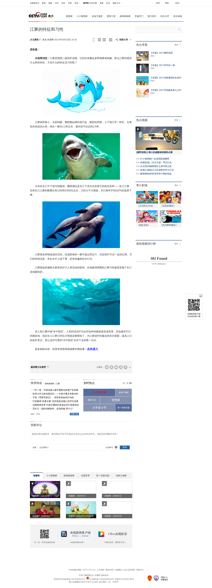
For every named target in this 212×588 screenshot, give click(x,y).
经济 (57, 3)
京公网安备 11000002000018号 (101, 579)
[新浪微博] (107, 367)
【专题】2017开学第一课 (162, 65)
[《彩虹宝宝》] (147, 222)
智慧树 (69, 16)
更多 (176, 45)
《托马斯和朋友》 (169, 225)
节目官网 (93, 3)
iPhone (75, 536)
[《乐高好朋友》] (170, 203)
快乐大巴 (164, 16)
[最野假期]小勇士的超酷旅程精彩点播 (154, 152)
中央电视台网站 (75, 570)
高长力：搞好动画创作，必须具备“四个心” (53, 408)
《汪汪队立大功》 (145, 206)
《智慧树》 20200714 (40, 496)
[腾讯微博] (125, 367)
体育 (63, 3)
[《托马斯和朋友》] (170, 222)
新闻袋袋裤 (125, 16)
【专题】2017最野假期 (161, 53)
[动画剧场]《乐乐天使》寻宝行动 (155, 162)
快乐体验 (177, 16)
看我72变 (111, 16)
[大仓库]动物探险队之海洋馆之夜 (155, 166)
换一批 (126, 383)
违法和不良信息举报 (62, 579)
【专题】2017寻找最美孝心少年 (165, 90)
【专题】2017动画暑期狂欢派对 (165, 77)
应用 (177, 3)
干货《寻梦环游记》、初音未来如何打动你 (53, 397)
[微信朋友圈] (116, 367)
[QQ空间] (111, 367)
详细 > (153, 56)
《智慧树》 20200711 (40, 516)
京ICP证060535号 (78, 579)
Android (85, 536)
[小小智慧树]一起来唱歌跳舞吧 (154, 158)
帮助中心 (140, 570)
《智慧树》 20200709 (112, 516)
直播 (101, 3)
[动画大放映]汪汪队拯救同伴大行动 (157, 170)
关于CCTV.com (89, 570)
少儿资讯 (34, 40)
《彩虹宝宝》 (143, 225)
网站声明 (109, 570)
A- (99, 39)
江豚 (58, 384)
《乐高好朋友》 (168, 206)
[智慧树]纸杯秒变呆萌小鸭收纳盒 (155, 173)
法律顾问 (118, 570)
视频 (50, 3)
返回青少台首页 (38, 367)
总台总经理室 (129, 570)
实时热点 (89, 383)
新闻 (44, 3)
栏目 (108, 3)
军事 (70, 3)
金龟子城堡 (97, 16)
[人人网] (121, 367)
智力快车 (152, 16)
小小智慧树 (82, 16)
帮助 (167, 3)
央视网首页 (34, 3)
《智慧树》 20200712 (112, 496)
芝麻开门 (139, 16)
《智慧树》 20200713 (76, 496)
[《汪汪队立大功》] (147, 203)
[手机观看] (94, 39)
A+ (104, 39)
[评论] (110, 40)
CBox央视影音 (117, 534)
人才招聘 (100, 570)
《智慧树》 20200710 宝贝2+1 (80, 516)
